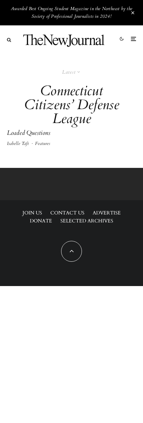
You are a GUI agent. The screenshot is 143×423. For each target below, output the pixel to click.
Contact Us (67, 213)
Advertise (107, 213)
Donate (41, 221)
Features (42, 143)
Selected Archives (86, 221)
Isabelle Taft (18, 143)
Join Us (32, 213)
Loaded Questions (28, 133)
